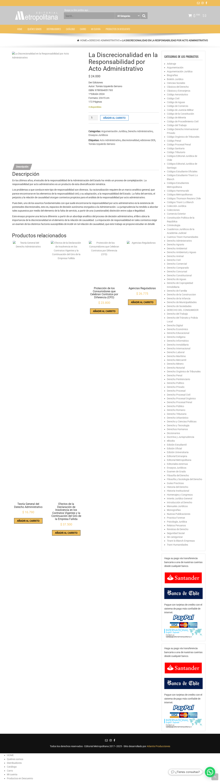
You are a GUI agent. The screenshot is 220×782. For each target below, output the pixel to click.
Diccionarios (173, 433)
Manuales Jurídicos (177, 506)
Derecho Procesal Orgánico (181, 398)
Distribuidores (54, 29)
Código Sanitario (176, 148)
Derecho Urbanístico (177, 417)
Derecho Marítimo (176, 356)
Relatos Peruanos (176, 525)
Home (83, 40)
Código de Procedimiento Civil (182, 121)
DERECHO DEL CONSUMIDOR (183, 310)
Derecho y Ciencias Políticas (181, 421)
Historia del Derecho (177, 487)
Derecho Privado (175, 387)
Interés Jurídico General (179, 498)
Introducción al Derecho (179, 502)
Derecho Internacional (178, 348)
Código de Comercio (177, 106)
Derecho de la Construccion (181, 294)
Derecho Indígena (176, 337)
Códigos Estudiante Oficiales (182, 171)
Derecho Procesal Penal (179, 402)
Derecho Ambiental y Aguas (181, 252)
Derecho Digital (175, 325)
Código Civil (173, 98)
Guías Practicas (175, 483)
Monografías (174, 510)
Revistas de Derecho (177, 529)
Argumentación (175, 67)
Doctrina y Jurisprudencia (180, 437)
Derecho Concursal (177, 271)
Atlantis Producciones (158, 746)
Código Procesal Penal (179, 144)
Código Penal (174, 140)
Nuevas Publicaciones (178, 514)
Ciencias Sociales (176, 83)
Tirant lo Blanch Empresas (181, 540)
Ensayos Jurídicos (98, 135)
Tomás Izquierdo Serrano (102, 144)
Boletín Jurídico (175, 79)
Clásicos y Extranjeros (178, 90)
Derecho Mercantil (176, 360)
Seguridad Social (176, 533)
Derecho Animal (175, 256)
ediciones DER (147, 140)
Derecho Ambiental (177, 248)
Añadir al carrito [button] (28, 520)
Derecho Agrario (175, 244)
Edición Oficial (174, 448)
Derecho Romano (176, 410)
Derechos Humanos (177, 429)
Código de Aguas (176, 102)
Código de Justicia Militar (180, 110)
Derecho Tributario (176, 414)
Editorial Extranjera (177, 456)
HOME (19, 29)
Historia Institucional (178, 490)
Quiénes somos (34, 29)
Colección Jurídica (176, 206)
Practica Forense (176, 517)
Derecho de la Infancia (178, 298)
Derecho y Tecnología (178, 425)
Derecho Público (175, 406)
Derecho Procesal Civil (178, 394)
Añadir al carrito (114, 118)
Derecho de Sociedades (179, 306)
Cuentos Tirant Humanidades (182, 237)
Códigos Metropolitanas (179, 194)
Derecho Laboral (175, 352)
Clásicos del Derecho (178, 86)
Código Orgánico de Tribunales (183, 136)
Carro (83, 29)
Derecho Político (175, 383)
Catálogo (70, 29)
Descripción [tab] (22, 166)
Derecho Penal (174, 375)
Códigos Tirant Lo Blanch (180, 202)
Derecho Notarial (176, 367)
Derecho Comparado (178, 267)
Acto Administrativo (110, 140)
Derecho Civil (173, 260)
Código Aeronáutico (177, 94)
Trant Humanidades (177, 544)
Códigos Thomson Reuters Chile (184, 198)
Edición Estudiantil (176, 444)
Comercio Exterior (176, 213)
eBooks (171, 440)
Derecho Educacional (178, 333)
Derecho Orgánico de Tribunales (184, 371)
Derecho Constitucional (179, 275)
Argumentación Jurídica (114, 131)
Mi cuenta (96, 29)
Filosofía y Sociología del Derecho (184, 479)
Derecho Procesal (176, 390)
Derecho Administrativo (104, 40)
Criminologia (173, 225)
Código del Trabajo (177, 125)
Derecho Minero (175, 363)
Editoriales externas (177, 464)
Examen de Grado (176, 471)
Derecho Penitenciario (178, 379)
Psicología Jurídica (177, 521)
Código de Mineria (176, 117)
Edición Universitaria (178, 452)
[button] (210, 772)
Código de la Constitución (180, 113)
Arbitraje (171, 63)
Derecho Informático (178, 340)
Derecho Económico (177, 329)
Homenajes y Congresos (180, 494)
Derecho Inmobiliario (178, 344)
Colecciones (173, 210)
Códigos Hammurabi (178, 190)
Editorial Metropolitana (179, 460)
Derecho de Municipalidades (182, 302)
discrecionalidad (130, 140)
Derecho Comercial (177, 263)
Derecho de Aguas (176, 279)
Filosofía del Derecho (178, 475)
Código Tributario (176, 152)
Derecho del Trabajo (177, 313)
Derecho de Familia (177, 290)
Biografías (172, 75)
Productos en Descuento (118, 29)
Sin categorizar (175, 537)
